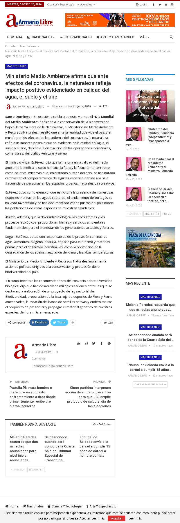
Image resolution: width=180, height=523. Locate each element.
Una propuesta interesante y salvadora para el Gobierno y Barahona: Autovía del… (150, 96)
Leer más (135, 518)
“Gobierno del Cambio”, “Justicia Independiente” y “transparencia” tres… (150, 137)
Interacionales (78, 37)
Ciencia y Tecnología (60, 4)
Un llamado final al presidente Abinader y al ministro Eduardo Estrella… (150, 167)
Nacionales (84, 4)
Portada (14, 37)
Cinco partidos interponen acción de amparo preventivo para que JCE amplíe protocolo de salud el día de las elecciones (88, 397)
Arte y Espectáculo (117, 37)
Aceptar (116, 518)
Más (142, 37)
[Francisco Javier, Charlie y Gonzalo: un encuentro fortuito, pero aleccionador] (135, 194)
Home (13, 506)
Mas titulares (16, 66)
